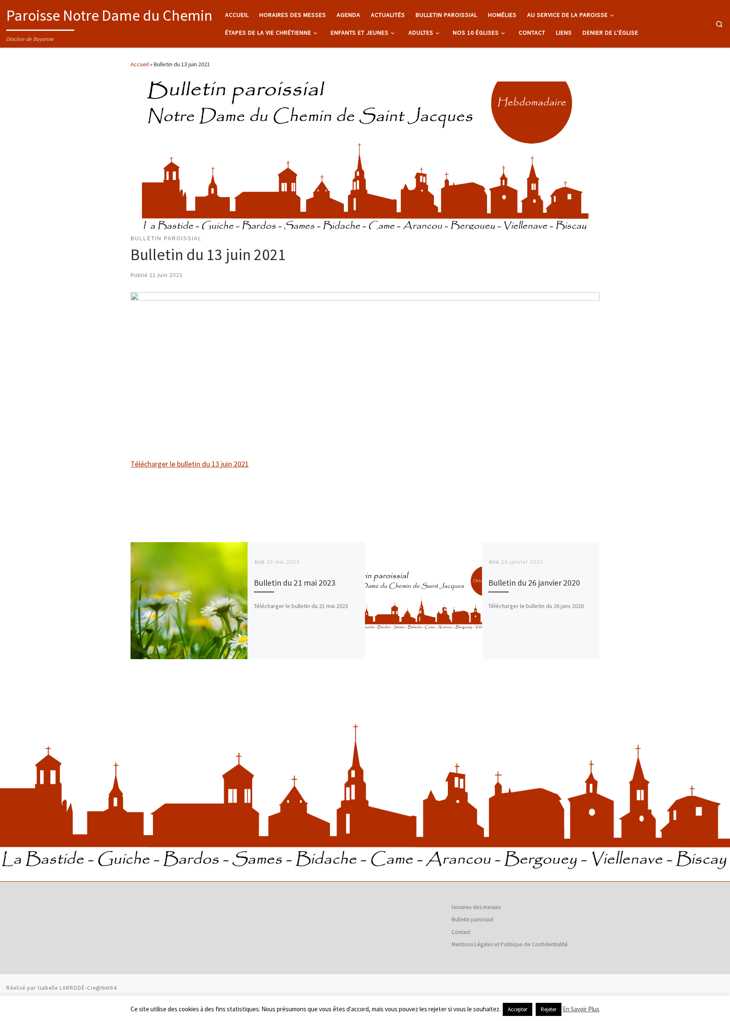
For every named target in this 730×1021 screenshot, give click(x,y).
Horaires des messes (476, 907)
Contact (461, 932)
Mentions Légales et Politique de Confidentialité (510, 944)
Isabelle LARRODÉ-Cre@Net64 (77, 987)
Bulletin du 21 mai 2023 (294, 582)
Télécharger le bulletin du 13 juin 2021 (190, 464)
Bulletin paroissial (472, 919)
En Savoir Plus (581, 1009)
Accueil (140, 64)
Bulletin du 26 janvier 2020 (534, 582)
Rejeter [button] (548, 1009)
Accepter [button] (517, 1009)
